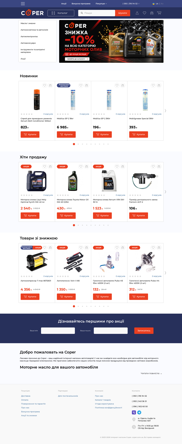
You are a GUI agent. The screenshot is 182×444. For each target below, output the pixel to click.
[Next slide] (165, 111)
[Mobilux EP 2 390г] (109, 109)
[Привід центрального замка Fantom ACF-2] (145, 190)
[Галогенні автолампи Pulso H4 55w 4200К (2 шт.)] (145, 271)
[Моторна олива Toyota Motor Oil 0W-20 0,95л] (73, 190)
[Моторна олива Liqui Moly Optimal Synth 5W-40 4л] (36, 190)
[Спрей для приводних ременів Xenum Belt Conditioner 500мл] (36, 109)
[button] (74, 144)
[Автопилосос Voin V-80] (73, 271)
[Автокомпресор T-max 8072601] (36, 271)
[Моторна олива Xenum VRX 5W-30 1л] (109, 190)
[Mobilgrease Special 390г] (145, 109)
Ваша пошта (85, 331)
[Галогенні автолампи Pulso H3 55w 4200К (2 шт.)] (109, 271)
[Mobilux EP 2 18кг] (73, 109)
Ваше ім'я (34, 331)
